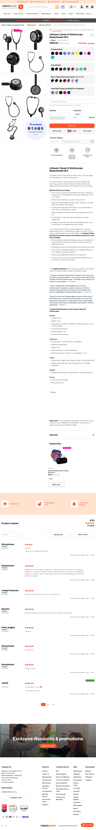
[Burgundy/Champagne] (64, 80)
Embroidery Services (45, 787)
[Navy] (80, 53)
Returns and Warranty (62, 777)
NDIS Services (46, 783)
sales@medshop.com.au (9, 792)
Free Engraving (47, 791)
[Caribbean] (60, 53)
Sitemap (75, 814)
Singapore (88, 780)
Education (76, 791)
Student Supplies (76, 798)
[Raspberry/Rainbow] (72, 69)
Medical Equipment (46, 13)
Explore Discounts (48, 746)
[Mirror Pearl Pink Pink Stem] (72, 80)
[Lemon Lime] (76, 53)
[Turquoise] (52, 57)
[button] (82, 43)
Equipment (76, 774)
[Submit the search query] (26, 7)
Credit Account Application (60, 798)
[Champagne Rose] (56, 92)
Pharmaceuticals (80, 13)
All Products (77, 811)
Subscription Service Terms (62, 790)
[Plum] (89, 53)
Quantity (53, 110)
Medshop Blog (46, 777)
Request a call (16, 798)
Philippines (88, 777)
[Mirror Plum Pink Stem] (68, 80)
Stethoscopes (7, 13)
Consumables (77, 780)
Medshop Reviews (45, 795)
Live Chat (89, 825)
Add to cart (72, 126)
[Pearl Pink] (85, 53)
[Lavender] (72, 53)
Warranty (54, 435)
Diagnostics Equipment (32, 13)
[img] (29, 545)
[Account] (82, 7)
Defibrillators (77, 777)
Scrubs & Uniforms (18, 13)
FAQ (57, 771)
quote (74, 131)
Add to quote (56, 131)
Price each (77, 110)
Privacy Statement (61, 783)
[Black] (52, 53)
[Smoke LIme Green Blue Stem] (76, 69)
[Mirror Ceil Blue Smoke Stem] (76, 80)
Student (71, 13)
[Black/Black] (52, 69)
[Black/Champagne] (56, 80)
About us (88, 13)
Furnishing (76, 788)
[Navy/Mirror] (52, 80)
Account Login (46, 780)
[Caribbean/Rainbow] (64, 69)
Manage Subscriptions (63, 786)
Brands (75, 808)
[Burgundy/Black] (60, 69)
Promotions (76, 802)
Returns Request (61, 774)
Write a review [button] (83, 534)
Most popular (18, 31)
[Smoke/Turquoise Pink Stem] (80, 69)
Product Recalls (61, 794)
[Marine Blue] (52, 92)
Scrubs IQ (45, 804)
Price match (87, 131)
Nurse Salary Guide (46, 800)
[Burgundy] (56, 53)
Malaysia (88, 771)
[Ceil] (64, 53)
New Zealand (89, 774)
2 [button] (47, 704)
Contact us (45, 774)
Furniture (56, 13)
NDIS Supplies (77, 805)
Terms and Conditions (63, 780)
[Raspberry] (64, 92)
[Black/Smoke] (60, 80)
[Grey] (68, 53)
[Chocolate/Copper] (68, 69)
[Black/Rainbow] (56, 69)
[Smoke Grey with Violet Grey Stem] (85, 69)
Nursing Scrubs (75, 784)
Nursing (64, 13)
